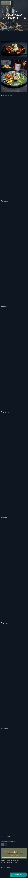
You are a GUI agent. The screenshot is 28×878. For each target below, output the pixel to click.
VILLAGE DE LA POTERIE (6, 836)
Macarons (5, 406)
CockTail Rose (7, 512)
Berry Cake (6, 617)
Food (17, 36)
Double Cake (6, 828)
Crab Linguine (7, 55)
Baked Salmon (7, 90)
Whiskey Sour (7, 301)
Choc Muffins (7, 723)
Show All (3, 36)
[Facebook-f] (2, 844)
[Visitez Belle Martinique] (11, 875)
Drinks (13, 36)
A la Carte (8, 36)
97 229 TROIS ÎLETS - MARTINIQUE (9, 839)
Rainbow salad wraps (11, 195)
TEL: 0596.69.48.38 (5, 865)
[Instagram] (5, 844)
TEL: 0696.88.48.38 (5, 867)
